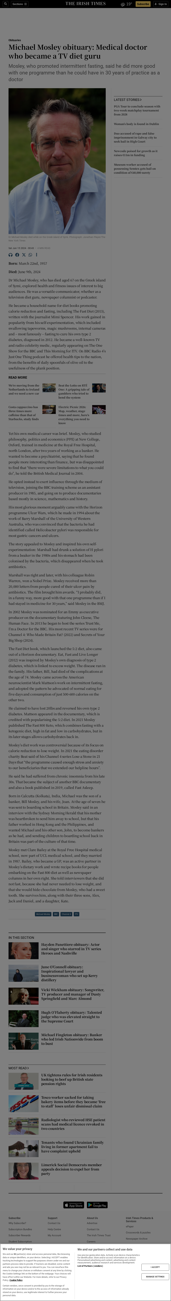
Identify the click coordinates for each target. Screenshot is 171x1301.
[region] (85, 1272)
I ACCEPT (155, 1267)
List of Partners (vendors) (90, 1266)
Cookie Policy (16, 1280)
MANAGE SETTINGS (155, 1276)
